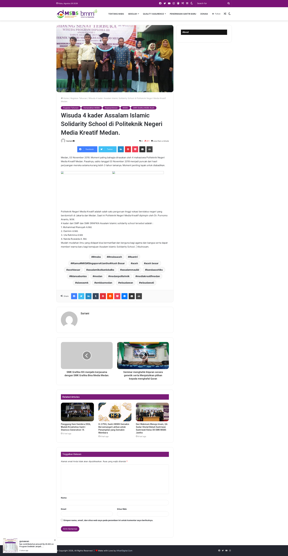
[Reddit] (110, 296)
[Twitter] (81, 296)
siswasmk (82, 282)
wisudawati (147, 282)
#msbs (97, 256)
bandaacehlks (155, 269)
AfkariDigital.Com (124, 550)
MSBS (125, 108)
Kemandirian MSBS (92, 108)
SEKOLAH (132, 14)
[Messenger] (125, 296)
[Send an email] (74, 141)
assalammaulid (130, 269)
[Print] (150, 149)
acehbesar (74, 269)
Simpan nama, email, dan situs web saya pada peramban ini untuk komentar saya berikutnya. (108, 520)
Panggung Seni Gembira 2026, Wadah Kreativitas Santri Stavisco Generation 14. (76, 427)
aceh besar (152, 263)
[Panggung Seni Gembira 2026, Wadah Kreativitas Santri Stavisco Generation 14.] (77, 412)
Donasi (204, 14)
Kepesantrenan (111, 108)
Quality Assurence (153, 14)
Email (63, 509)
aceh (135, 263)
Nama (64, 498)
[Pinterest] (128, 149)
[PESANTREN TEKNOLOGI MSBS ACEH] (77, 14)
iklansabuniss (79, 276)
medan (98, 276)
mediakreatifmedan (148, 276)
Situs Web (122, 509)
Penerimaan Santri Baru (183, 14)
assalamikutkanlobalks (101, 269)
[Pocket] (135, 149)
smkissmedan (104, 282)
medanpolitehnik (119, 276)
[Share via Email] (142, 149)
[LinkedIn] (121, 149)
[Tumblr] (96, 296)
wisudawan (126, 282)
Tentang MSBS (116, 14)
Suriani (69, 141)
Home (66, 98)
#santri (133, 256)
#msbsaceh (115, 256)
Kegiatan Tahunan (78, 98)
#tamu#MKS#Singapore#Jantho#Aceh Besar (98, 263)
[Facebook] (74, 296)
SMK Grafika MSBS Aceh (143, 108)
